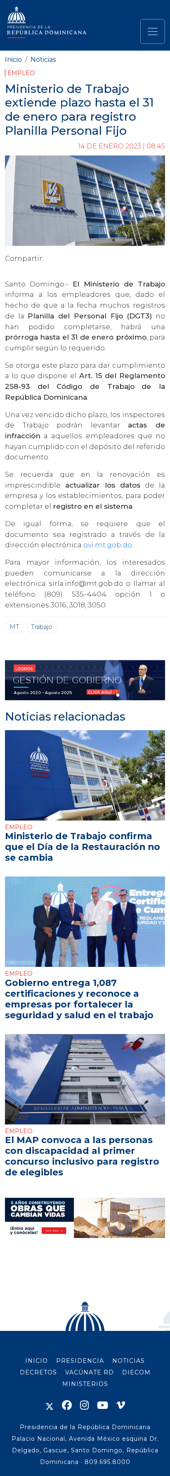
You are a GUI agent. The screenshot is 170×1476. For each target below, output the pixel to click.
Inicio (13, 59)
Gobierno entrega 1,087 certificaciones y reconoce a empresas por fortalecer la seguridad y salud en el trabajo (79, 998)
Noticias (43, 59)
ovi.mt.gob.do (107, 544)
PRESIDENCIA (80, 1360)
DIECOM (136, 1372)
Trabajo (41, 627)
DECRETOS (38, 1372)
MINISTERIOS (85, 1384)
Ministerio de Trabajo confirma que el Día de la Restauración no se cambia (82, 846)
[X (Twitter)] (49, 1405)
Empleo (21, 73)
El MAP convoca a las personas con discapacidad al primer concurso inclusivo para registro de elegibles (82, 1155)
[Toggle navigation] (152, 31)
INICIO (36, 1360)
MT (14, 627)
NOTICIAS (128, 1360)
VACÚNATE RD (89, 1372)
